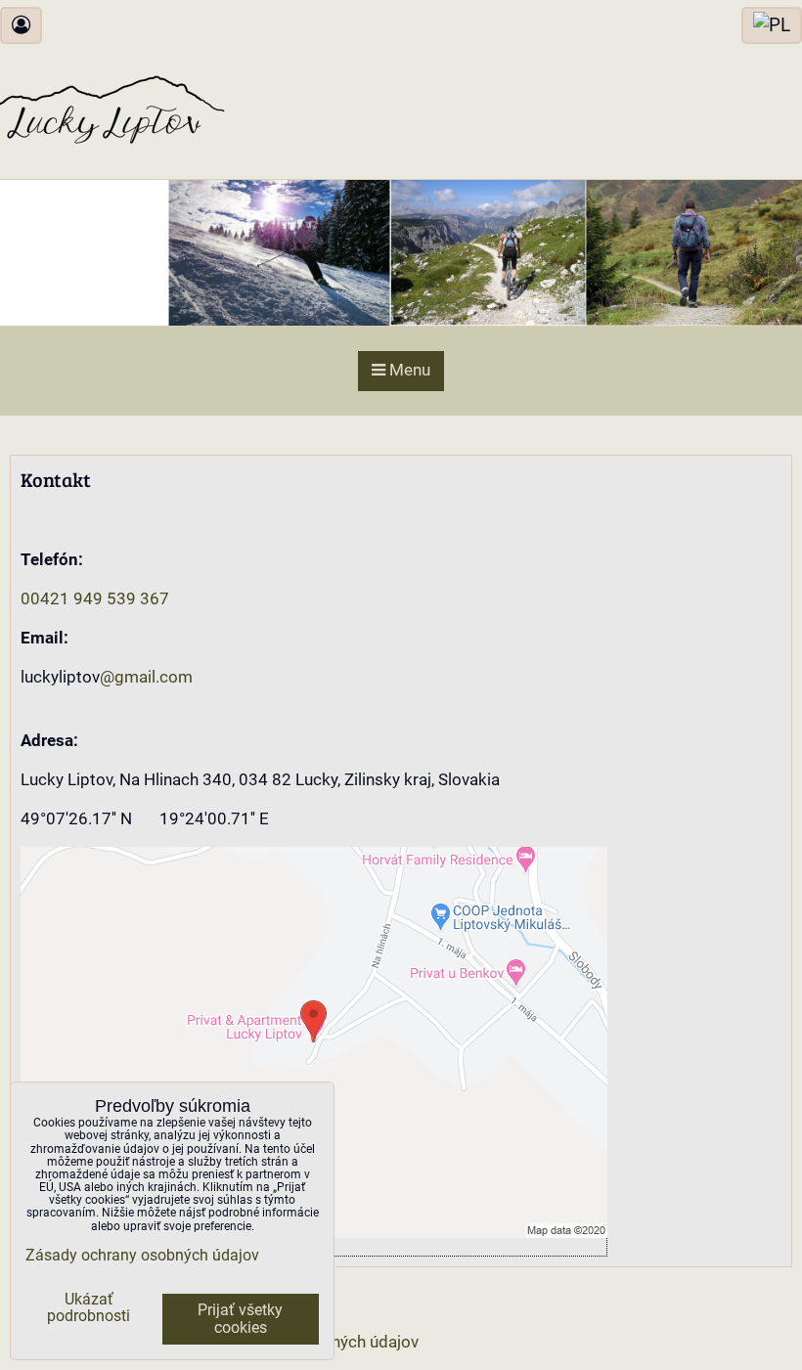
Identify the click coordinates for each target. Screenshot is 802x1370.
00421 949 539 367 (95, 599)
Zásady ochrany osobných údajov (142, 1255)
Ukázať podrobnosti (88, 1308)
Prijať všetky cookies (240, 1319)
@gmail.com (146, 677)
